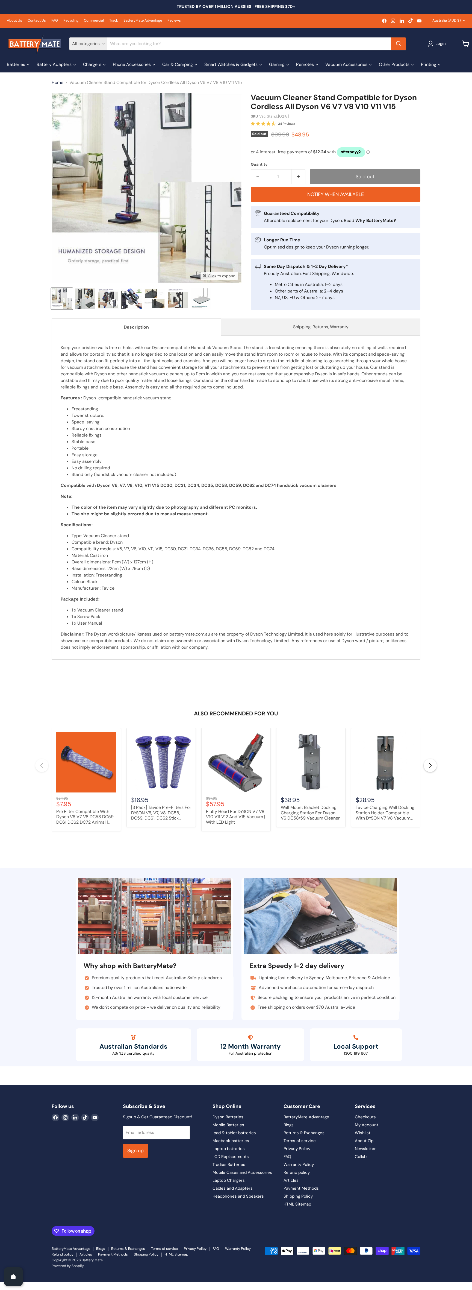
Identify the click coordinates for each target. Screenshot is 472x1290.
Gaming (277, 64)
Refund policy (297, 1172)
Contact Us (37, 21)
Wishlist (362, 1133)
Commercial (94, 21)
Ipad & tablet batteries (234, 1133)
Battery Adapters (55, 64)
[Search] (398, 43)
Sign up (135, 1150)
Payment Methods (301, 1188)
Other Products (395, 64)
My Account (366, 1125)
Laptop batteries (229, 1148)
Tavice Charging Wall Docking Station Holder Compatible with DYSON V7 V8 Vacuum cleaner (385, 813)
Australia (446, 20)
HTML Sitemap (297, 1204)
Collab (361, 1156)
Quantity (259, 164)
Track (113, 21)
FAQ (54, 21)
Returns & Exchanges (304, 1133)
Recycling (70, 21)
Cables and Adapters (233, 1188)
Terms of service (300, 1140)
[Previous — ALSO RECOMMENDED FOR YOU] (41, 765)
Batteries (16, 64)
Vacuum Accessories (346, 64)
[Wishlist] (3, 1285)
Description (136, 327)
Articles (291, 1180)
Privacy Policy (297, 1148)
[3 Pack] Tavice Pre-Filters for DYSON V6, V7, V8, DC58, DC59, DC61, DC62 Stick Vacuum (161, 813)
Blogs (289, 1125)
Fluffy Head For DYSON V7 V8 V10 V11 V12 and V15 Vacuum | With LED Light (235, 817)
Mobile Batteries (228, 1125)
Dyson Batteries (228, 1117)
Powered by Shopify (68, 1265)
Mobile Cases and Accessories (242, 1172)
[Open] (13, 1276)
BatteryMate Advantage (142, 21)
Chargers (92, 64)
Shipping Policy (298, 1196)
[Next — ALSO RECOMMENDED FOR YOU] (430, 765)
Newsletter (365, 1148)
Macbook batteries (231, 1140)
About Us (14, 21)
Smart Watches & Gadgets (231, 64)
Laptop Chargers (229, 1180)
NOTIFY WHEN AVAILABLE (335, 194)
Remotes (305, 64)
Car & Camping (178, 64)
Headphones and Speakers (238, 1196)
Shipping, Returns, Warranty (321, 327)
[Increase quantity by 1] (298, 176)
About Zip (364, 1140)
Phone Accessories (132, 64)
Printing (429, 64)
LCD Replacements (231, 1156)
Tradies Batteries (229, 1164)
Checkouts (365, 1117)
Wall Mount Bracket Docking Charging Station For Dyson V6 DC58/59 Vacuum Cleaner (310, 813)
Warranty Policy (299, 1164)
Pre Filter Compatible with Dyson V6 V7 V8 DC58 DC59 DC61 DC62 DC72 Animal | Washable (85, 817)
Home (57, 82)
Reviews (174, 21)
